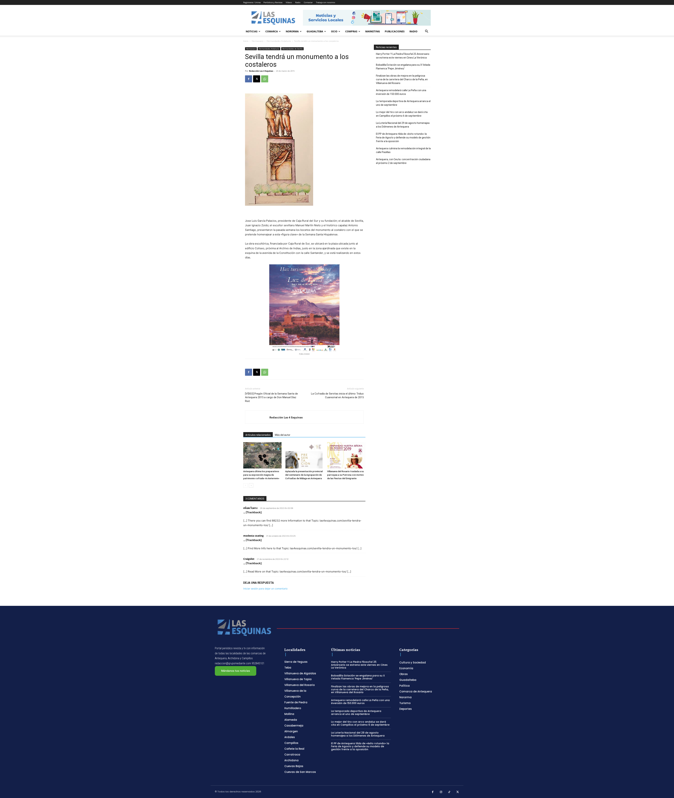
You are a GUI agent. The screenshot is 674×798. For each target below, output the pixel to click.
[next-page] (251, 485)
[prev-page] (245, 485)
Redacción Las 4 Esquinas (261, 71)
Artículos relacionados (258, 435)
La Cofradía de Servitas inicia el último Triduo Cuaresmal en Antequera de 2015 (337, 395)
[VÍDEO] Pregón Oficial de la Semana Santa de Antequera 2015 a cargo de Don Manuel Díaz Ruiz (271, 397)
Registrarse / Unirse (252, 2)
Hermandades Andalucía (279, 41)
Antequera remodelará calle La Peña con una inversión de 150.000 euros (401, 92)
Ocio (334, 31)
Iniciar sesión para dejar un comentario (265, 588)
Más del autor (282, 435)
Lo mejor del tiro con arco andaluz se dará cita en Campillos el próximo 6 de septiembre (402, 114)
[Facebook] (248, 78)
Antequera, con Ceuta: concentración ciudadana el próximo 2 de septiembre (403, 161)
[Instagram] (441, 792)
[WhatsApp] (264, 78)
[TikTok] (449, 792)
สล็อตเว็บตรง (250, 508)
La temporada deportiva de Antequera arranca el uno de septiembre (403, 103)
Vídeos (289, 2)
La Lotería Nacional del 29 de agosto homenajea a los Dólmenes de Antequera (402, 125)
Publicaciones (395, 31)
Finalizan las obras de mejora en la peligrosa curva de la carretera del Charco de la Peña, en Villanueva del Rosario (402, 79)
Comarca (271, 31)
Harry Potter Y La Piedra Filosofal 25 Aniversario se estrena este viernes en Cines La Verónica (402, 56)
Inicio (245, 41)
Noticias (251, 31)
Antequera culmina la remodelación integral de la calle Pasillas (403, 150)
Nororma (292, 31)
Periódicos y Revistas (272, 2)
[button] (426, 31)
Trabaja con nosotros (325, 2)
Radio (297, 2)
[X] (256, 78)
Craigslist (248, 559)
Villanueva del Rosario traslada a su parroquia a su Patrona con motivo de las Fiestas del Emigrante (345, 475)
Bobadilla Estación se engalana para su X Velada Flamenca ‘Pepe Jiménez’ (403, 66)
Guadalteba (315, 31)
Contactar (308, 2)
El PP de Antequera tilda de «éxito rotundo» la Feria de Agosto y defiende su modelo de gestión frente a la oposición (403, 137)
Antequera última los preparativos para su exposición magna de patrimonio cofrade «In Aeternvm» (261, 475)
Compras (351, 31)
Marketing (372, 31)
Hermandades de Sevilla (292, 48)
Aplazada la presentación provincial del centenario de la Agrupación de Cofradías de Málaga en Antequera (304, 475)
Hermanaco (257, 41)
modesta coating (253, 535)
